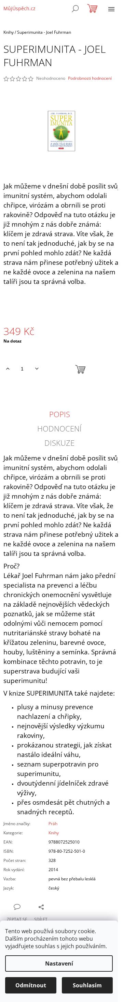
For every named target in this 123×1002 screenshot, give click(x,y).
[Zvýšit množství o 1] (7, 369)
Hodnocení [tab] (59, 428)
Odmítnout (30, 985)
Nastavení (59, 963)
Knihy (54, 833)
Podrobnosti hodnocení (90, 78)
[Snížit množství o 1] (36, 369)
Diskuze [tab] (59, 443)
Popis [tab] (59, 414)
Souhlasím (87, 985)
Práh (53, 823)
